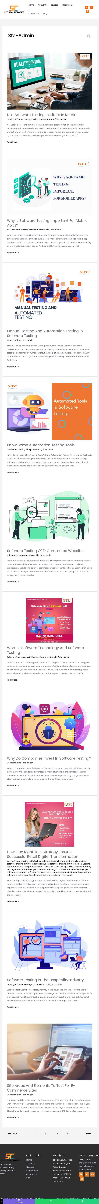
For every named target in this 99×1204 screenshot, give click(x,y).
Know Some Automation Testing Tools (41, 445)
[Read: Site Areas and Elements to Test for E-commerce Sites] (49, 1051)
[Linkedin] (82, 1179)
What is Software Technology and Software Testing (45, 650)
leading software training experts (23, 869)
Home (31, 5)
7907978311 (65, 1177)
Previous (11, 1133)
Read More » (13, 141)
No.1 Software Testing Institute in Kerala (42, 114)
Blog (45, 13)
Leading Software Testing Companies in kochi (28, 984)
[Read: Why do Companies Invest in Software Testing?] (49, 724)
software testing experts (79, 869)
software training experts (19, 875)
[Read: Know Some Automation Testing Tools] (49, 411)
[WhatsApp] (51, 1201)
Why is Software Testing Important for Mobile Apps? (47, 223)
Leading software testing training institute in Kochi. (30, 119)
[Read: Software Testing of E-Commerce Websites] (49, 517)
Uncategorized (14, 340)
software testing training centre (43, 872)
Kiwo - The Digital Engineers (87, 1198)
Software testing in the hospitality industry (45, 980)
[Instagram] (87, 11)
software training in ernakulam (46, 875)
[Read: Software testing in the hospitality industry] (49, 946)
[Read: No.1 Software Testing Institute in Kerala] (49, 81)
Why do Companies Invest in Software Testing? (49, 758)
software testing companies (52, 869)
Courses (54, 5)
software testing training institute (75, 872)
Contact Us (33, 13)
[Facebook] (86, 7)
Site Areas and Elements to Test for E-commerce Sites (41, 1088)
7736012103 (58, 1181)
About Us (42, 5)
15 (67, 1133)
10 (46, 1133)
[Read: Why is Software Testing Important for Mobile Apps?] (49, 186)
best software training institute (21, 861)
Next (89, 1133)
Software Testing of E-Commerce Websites (46, 550)
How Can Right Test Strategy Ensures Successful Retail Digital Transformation (42, 854)
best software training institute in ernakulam (28, 229)
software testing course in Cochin (23, 555)
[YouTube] (92, 1174)
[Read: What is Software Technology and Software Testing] (49, 620)
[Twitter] (91, 7)
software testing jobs (47, 657)
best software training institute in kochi (63, 863)
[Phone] (83, 1201)
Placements (68, 5)
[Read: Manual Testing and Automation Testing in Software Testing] (49, 297)
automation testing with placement (24, 449)
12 (57, 1133)
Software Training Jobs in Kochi (22, 657)
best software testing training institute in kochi (59, 861)
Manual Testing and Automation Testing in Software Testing (45, 333)
